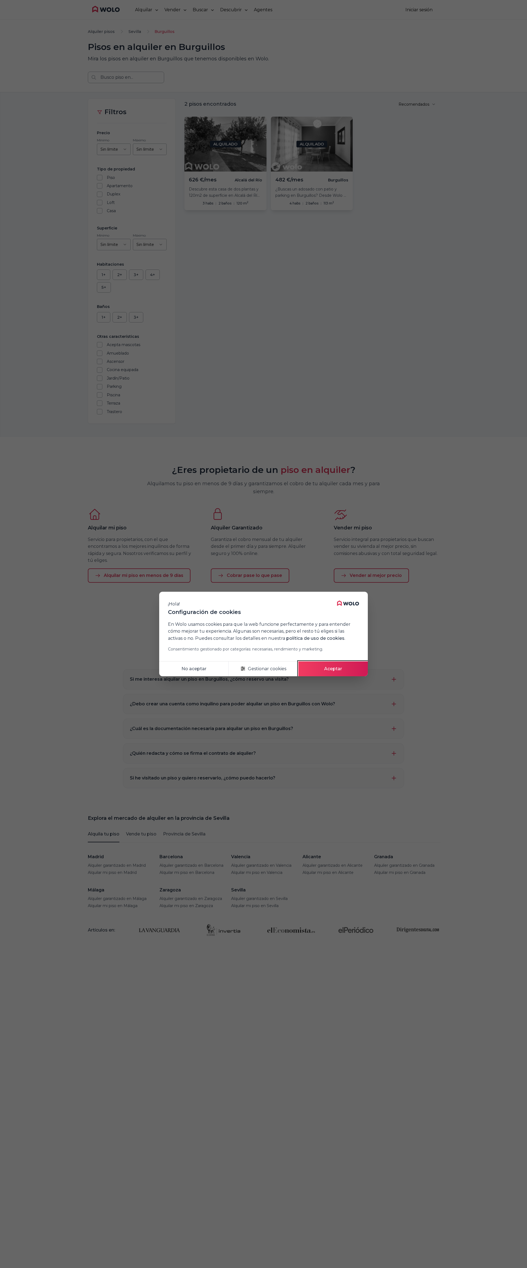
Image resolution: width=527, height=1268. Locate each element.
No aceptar (193, 668)
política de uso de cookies (315, 638)
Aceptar (333, 668)
